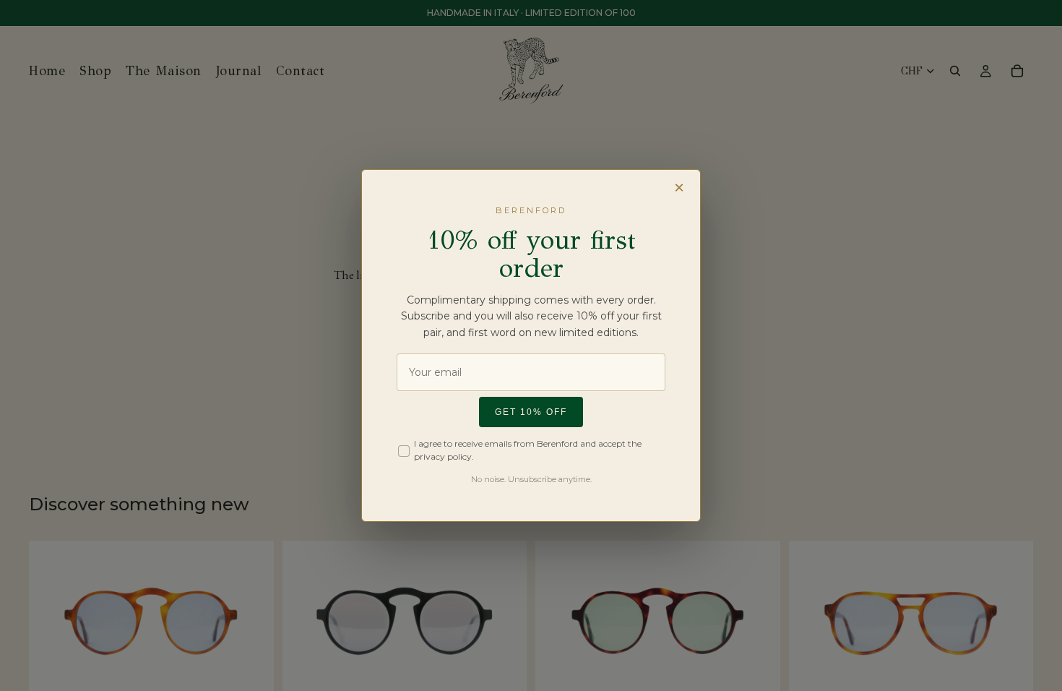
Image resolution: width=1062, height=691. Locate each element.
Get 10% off (530, 412)
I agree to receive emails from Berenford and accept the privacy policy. (528, 450)
